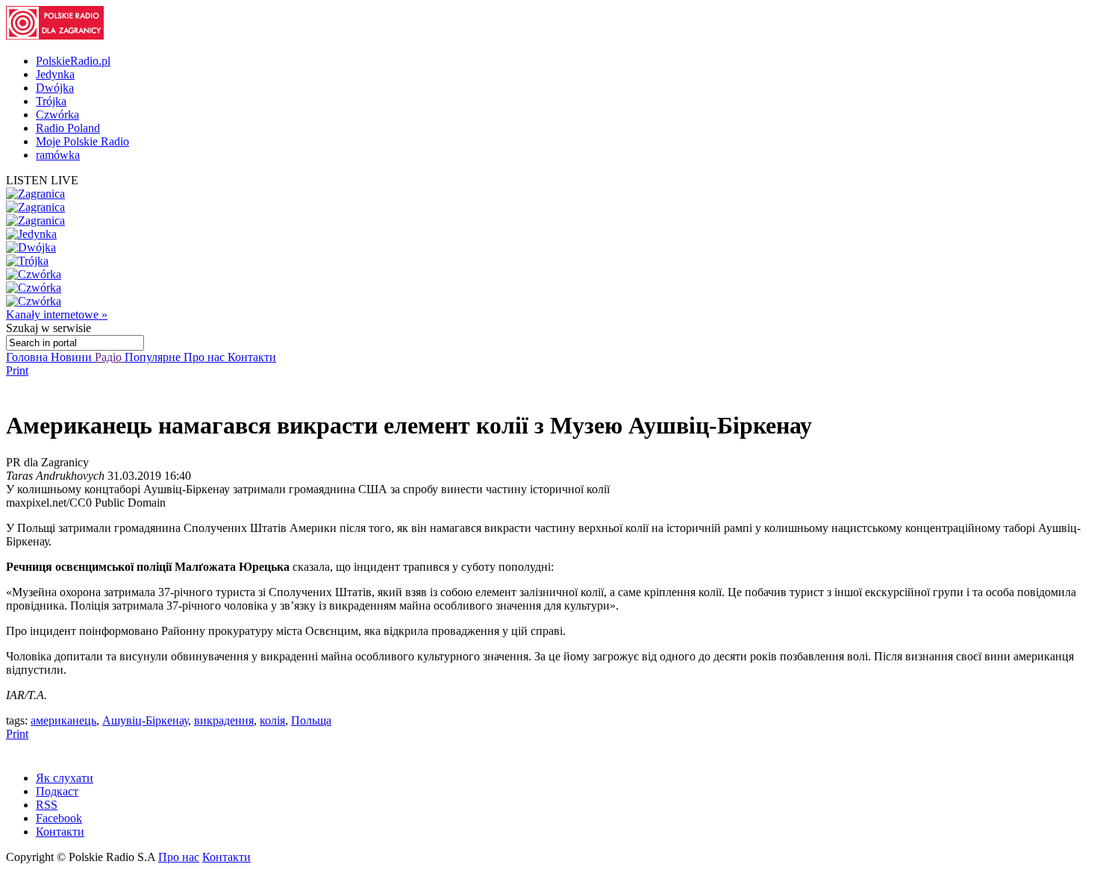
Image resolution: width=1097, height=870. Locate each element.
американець (63, 720)
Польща (311, 720)
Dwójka (55, 87)
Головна (28, 357)
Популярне (154, 357)
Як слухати (64, 778)
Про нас (206, 357)
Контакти (252, 357)
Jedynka (55, 74)
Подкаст (57, 791)
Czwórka (57, 114)
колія (272, 720)
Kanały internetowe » (56, 314)
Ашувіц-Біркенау (145, 720)
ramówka (58, 154)
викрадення (224, 720)
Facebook (59, 818)
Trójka (51, 101)
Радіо (110, 357)
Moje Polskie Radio (82, 141)
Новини (73, 357)
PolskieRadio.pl (73, 60)
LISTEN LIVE (42, 180)
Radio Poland (68, 128)
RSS (46, 804)
